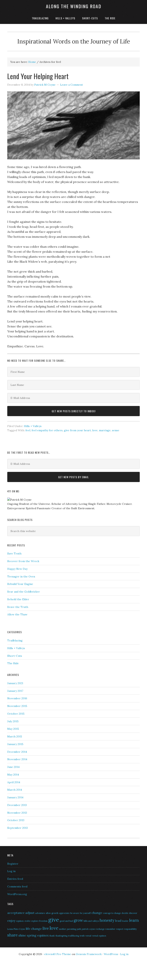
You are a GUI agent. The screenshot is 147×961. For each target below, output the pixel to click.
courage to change (112, 913)
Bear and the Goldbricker (23, 591)
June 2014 (13, 767)
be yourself (85, 913)
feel (27, 430)
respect (119, 929)
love (95, 430)
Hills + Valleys (33, 426)
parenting (71, 929)
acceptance (15, 913)
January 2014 (15, 797)
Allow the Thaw (17, 614)
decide (125, 913)
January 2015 (15, 744)
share (12, 935)
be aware (74, 913)
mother (62, 929)
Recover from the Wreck (23, 561)
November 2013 (17, 812)
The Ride (13, 663)
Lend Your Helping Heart (38, 76)
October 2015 (15, 713)
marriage (105, 430)
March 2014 (14, 789)
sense (115, 430)
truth (82, 935)
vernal (88, 935)
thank (52, 935)
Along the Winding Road (73, 6)
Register (12, 863)
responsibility (130, 929)
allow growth (52, 913)
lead (118, 920)
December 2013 (17, 805)
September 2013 (17, 828)
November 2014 (17, 759)
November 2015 (17, 706)
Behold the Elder (18, 599)
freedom (43, 921)
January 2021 (15, 683)
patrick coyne (88, 929)
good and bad (66, 921)
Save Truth (14, 553)
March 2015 (14, 736)
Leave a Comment (71, 84)
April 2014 (13, 782)
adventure (40, 913)
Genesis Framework (89, 954)
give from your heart (77, 430)
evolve (27, 921)
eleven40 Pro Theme (57, 954)
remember (110, 929)
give (53, 919)
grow (78, 920)
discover (133, 913)
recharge (100, 929)
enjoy (11, 920)
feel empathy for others (47, 430)
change (96, 913)
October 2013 (15, 820)
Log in (11, 871)
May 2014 (13, 774)
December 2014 (17, 752)
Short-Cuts (14, 656)
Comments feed (17, 886)
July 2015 (13, 721)
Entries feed (15, 879)
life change (34, 929)
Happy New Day (17, 569)
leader (125, 921)
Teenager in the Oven (21, 576)
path (79, 929)
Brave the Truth (17, 607)
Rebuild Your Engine (20, 584)
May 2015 (13, 729)
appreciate (64, 913)
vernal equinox (99, 935)
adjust (29, 913)
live (45, 928)
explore (34, 921)
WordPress (111, 954)
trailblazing (73, 935)
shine (22, 935)
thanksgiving (61, 935)
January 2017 (15, 691)
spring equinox (38, 935)
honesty (107, 920)
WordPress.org (17, 894)
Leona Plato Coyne (16, 929)
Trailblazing (15, 640)
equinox (20, 921)
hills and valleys (91, 921)
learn (134, 920)
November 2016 (17, 698)
